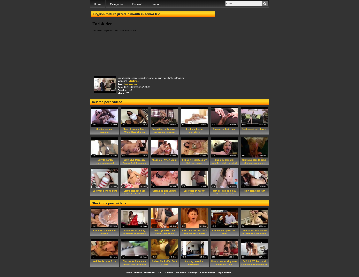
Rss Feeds (180, 272)
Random (156, 4)
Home (97, 4)
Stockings (134, 80)
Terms (129, 272)
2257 (160, 272)
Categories (116, 4)
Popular (137, 4)
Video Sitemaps (207, 272)
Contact (169, 272)
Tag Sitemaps (224, 272)
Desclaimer (149, 272)
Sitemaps (192, 272)
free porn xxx (130, 83)
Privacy (138, 272)
